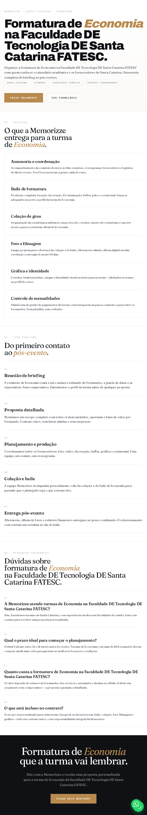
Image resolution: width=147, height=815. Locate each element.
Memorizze (12, 11)
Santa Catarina (38, 11)
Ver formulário (64, 97)
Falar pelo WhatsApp (73, 798)
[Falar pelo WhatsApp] (136, 804)
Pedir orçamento (23, 97)
